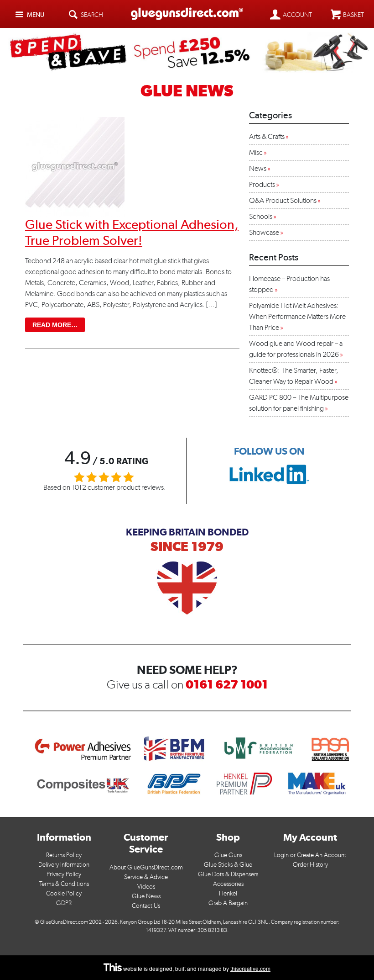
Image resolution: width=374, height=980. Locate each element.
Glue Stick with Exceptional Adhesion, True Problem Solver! (132, 232)
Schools (260, 216)
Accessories (228, 884)
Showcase (264, 232)
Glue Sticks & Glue (228, 865)
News (257, 168)
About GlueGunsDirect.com (146, 867)
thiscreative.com (250, 968)
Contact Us (146, 906)
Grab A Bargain (228, 903)
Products (262, 184)
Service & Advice (146, 877)
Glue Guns (228, 855)
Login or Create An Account (310, 855)
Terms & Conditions (64, 884)
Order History (310, 865)
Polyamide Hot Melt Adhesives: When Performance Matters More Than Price (297, 316)
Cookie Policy (64, 893)
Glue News (146, 896)
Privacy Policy (64, 874)
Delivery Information (63, 865)
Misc (256, 152)
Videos (146, 886)
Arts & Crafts (267, 136)
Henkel (228, 893)
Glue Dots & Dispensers (228, 874)
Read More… (58, 324)
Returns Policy (64, 855)
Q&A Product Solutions (283, 200)
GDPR (64, 903)
